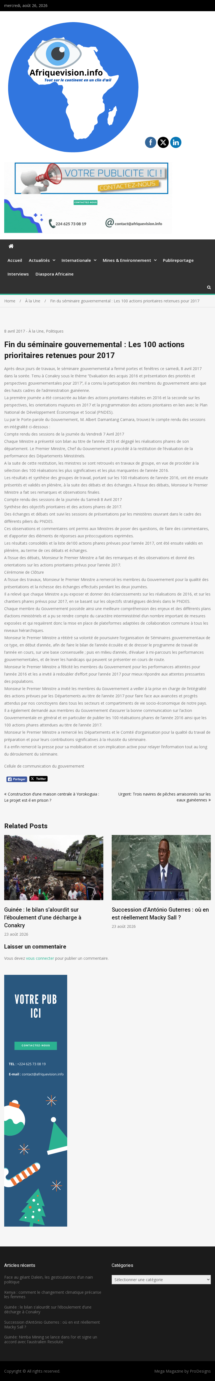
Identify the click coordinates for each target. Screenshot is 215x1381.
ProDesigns (200, 1371)
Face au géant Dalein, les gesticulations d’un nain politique (48, 1279)
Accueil (15, 260)
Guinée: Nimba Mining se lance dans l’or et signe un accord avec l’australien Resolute (50, 1339)
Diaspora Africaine (55, 274)
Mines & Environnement (127, 260)
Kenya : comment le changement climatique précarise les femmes (52, 1295)
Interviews (18, 274)
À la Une (36, 331)
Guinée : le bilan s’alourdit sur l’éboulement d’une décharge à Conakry (48, 1309)
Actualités (39, 260)
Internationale (76, 260)
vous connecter (40, 958)
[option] (149, 882)
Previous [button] (8, 889)
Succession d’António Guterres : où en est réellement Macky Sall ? (52, 1324)
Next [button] (207, 889)
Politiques (55, 331)
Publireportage (178, 260)
